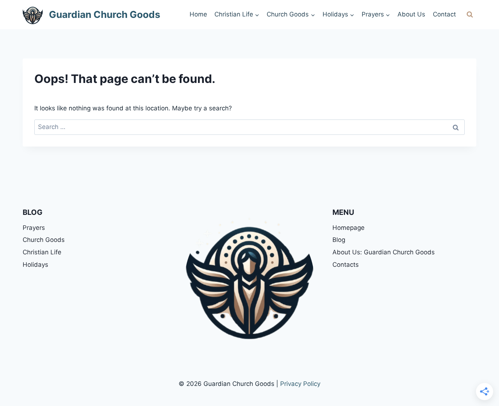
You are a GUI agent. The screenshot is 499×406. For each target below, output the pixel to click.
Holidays (35, 264)
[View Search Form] (469, 14)
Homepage (348, 227)
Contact (444, 14)
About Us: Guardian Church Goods (383, 252)
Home (198, 14)
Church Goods (44, 239)
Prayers (34, 227)
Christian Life (42, 252)
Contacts (345, 264)
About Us (411, 14)
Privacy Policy (300, 383)
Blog (338, 239)
